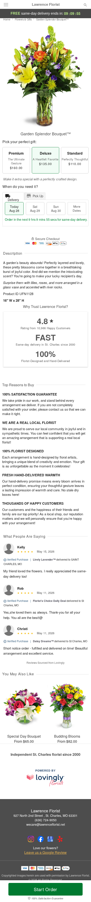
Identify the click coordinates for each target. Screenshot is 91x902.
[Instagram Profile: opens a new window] (31, 839)
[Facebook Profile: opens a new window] (41, 839)
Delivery (13, 198)
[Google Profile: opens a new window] (50, 839)
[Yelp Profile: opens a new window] (60, 839)
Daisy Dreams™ (43, 641)
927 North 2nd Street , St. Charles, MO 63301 (45, 815)
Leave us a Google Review (45, 852)
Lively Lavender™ (44, 559)
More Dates (77, 208)
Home (6, 19)
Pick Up (38, 196)
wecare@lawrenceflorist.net (45, 824)
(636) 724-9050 (46, 820)
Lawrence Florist (46, 4)
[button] (82, 892)
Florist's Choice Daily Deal (49, 601)
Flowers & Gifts (23, 19)
